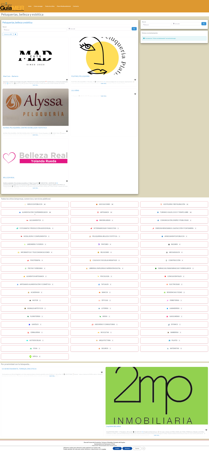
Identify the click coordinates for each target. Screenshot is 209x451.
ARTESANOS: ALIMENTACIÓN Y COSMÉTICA (35, 284)
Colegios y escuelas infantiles (104, 260)
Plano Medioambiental (64, 6)
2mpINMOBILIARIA (113, 426)
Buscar (5, 27)
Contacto (76, 6)
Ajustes (137, 448)
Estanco (174, 324)
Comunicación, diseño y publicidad (174, 220)
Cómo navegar (38, 6)
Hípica (35, 356)
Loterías (104, 308)
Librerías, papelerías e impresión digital (105, 268)
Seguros (104, 348)
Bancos (105, 292)
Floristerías (35, 316)
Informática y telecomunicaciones (35, 252)
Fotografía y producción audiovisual (35, 228)
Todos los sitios (50, 6)
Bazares (174, 244)
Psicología (104, 276)
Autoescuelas (35, 340)
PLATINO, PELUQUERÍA (80, 76)
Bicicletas (104, 332)
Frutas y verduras (35, 268)
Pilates (174, 340)
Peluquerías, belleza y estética (17, 22)
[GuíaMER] (12, 6)
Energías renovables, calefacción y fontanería (174, 228)
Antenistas (174, 348)
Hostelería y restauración (174, 204)
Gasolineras (174, 316)
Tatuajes (105, 284)
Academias (35, 292)
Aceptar (117, 448)
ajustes (104, 449)
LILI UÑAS (75, 90)
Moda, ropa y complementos (35, 236)
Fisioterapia (35, 260)
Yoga (35, 348)
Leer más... (35, 85)
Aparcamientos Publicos (174, 236)
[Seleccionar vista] (15, 34)
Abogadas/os (174, 252)
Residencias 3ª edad (174, 292)
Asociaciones (104, 204)
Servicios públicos (34, 204)
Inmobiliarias (104, 220)
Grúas (104, 316)
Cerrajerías (35, 332)
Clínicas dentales (174, 276)
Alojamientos (35, 220)
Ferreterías (174, 300)
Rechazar (127, 448)
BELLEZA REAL (9, 177)
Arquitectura (105, 340)
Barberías (174, 332)
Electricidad (174, 284)
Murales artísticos (35, 308)
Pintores (104, 244)
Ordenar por (7, 34)
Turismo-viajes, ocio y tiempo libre (174, 212)
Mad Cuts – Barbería (10, 76)
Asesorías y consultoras (105, 324)
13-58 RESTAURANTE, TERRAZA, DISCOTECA (19, 369)
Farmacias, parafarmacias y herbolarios (174, 268)
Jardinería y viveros (35, 244)
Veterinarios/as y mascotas (104, 228)
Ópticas (104, 300)
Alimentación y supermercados (35, 212)
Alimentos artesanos (35, 276)
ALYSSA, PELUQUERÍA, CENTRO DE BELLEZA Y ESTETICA (25, 128)
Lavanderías (174, 308)
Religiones (104, 252)
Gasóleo (35, 324)
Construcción (174, 260)
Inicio (29, 6)
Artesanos (104, 212)
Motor (35, 300)
